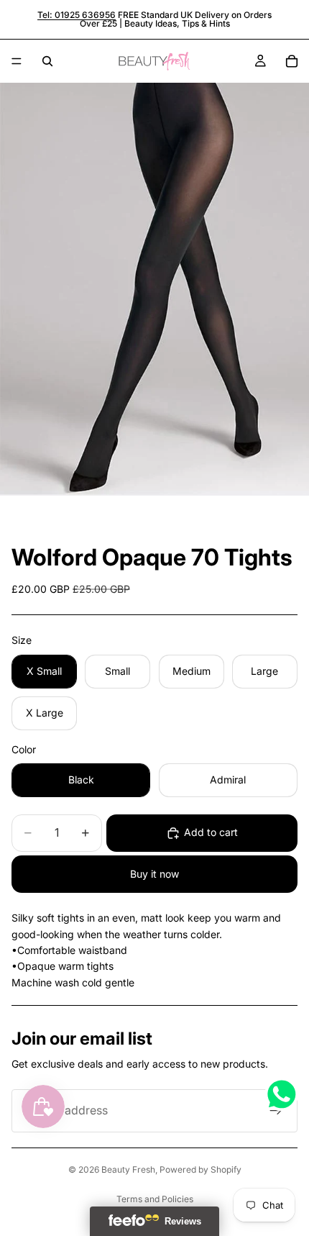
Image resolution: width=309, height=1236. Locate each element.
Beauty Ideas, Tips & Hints (177, 23)
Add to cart (211, 832)
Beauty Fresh (128, 1169)
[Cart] (292, 61)
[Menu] (16, 61)
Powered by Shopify (200, 1169)
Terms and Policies (154, 1199)
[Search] (47, 61)
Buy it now (154, 874)
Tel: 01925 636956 (76, 14)
